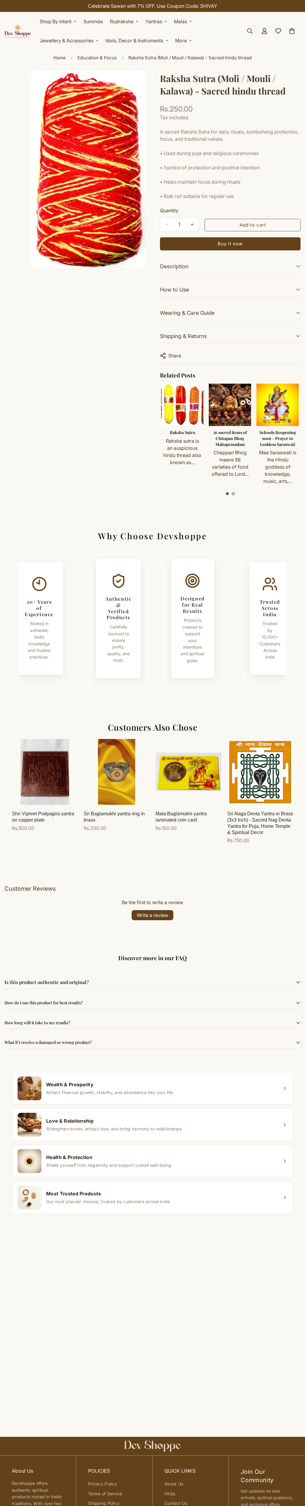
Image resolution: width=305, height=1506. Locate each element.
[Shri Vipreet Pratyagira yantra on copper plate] (45, 772)
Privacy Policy (102, 1483)
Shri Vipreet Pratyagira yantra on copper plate (43, 816)
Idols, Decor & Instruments (134, 41)
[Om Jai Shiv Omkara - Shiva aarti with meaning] (277, 405)
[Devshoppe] (17, 31)
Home (59, 58)
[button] (227, 493)
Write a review (152, 915)
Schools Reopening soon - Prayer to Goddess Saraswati (230, 438)
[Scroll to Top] (293, 1473)
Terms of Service (105, 1493)
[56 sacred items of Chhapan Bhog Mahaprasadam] (182, 405)
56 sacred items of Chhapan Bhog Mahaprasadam (182, 438)
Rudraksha (121, 21)
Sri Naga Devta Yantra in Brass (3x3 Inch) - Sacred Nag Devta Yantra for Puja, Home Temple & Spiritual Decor (260, 823)
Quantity (169, 210)
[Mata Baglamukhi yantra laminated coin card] (188, 772)
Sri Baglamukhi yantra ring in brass (114, 816)
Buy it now (230, 244)
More (181, 41)
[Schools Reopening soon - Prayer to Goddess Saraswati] (230, 405)
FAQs (169, 1493)
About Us (173, 1483)
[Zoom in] (140, 83)
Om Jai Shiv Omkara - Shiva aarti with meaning (277, 438)
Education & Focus (97, 58)
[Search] (250, 31)
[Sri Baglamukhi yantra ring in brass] (117, 772)
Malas (180, 21)
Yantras (153, 21)
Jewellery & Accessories (67, 41)
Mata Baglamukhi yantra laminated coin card (181, 816)
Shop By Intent (55, 21)
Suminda (93, 21)
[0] (292, 31)
